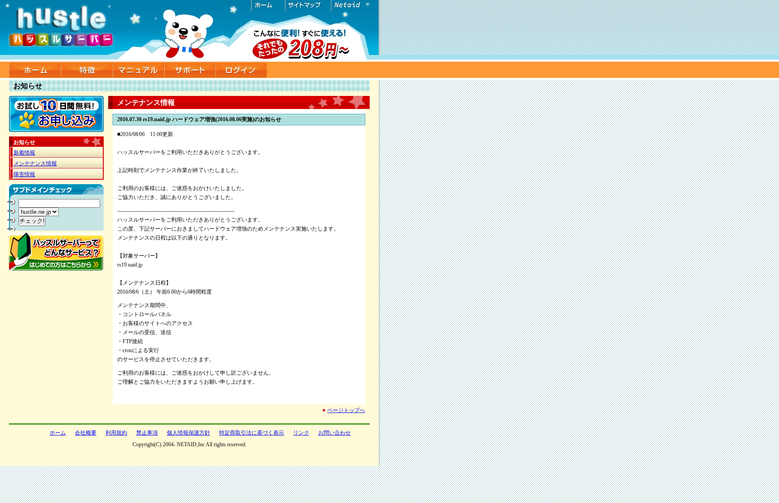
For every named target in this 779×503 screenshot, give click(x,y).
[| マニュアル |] (138, 70)
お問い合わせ (334, 433)
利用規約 (116, 433)
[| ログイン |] (241, 70)
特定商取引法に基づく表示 (251, 433)
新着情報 (24, 153)
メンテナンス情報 (35, 163)
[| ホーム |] (35, 70)
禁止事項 (147, 433)
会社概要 (85, 433)
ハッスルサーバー (190, 31)
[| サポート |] (189, 70)
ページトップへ (346, 410)
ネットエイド (352, 5)
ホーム (268, 5)
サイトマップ (307, 5)
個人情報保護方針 (188, 433)
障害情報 (24, 174)
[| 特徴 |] (87, 70)
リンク (301, 433)
